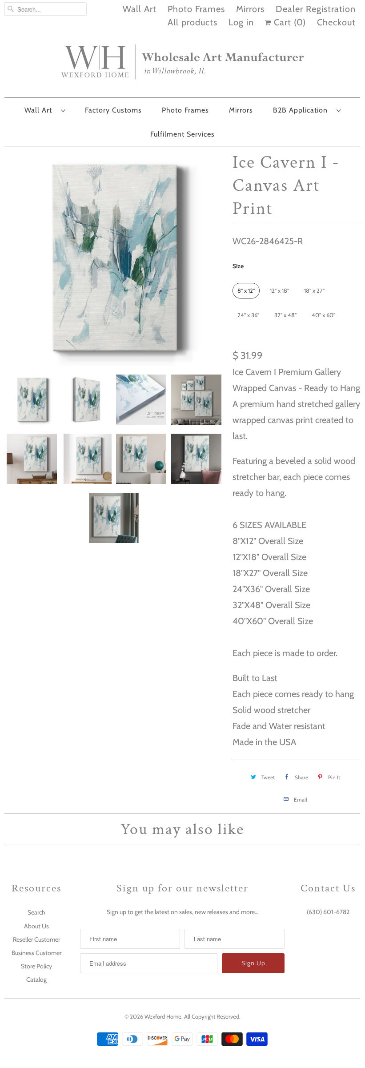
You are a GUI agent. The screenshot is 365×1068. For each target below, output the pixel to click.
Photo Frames (196, 9)
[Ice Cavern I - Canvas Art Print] (114, 258)
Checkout (336, 22)
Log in (241, 22)
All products (192, 22)
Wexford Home (162, 1016)
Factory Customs (113, 110)
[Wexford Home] (182, 65)
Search (36, 912)
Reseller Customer (36, 939)
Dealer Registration (316, 9)
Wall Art (139, 9)
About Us (36, 926)
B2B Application (302, 110)
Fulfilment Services (182, 134)
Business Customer (36, 953)
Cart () (288, 22)
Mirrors (250, 9)
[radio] (246, 290)
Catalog (36, 979)
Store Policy (36, 966)
